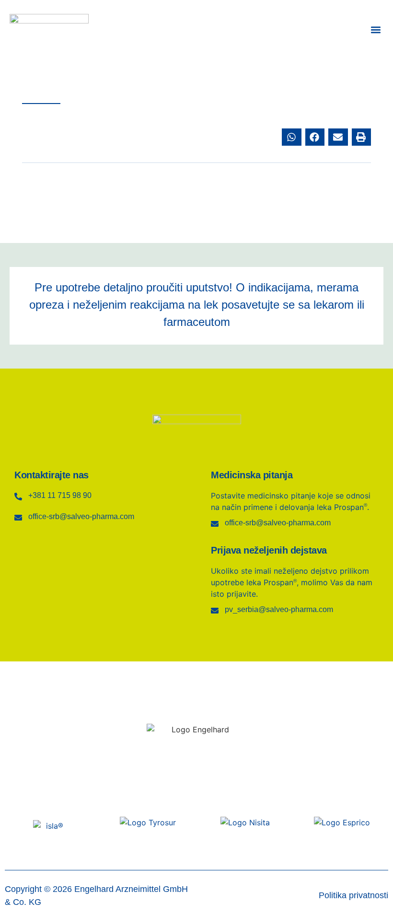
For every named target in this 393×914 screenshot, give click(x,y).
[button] (375, 30)
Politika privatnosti (353, 895)
